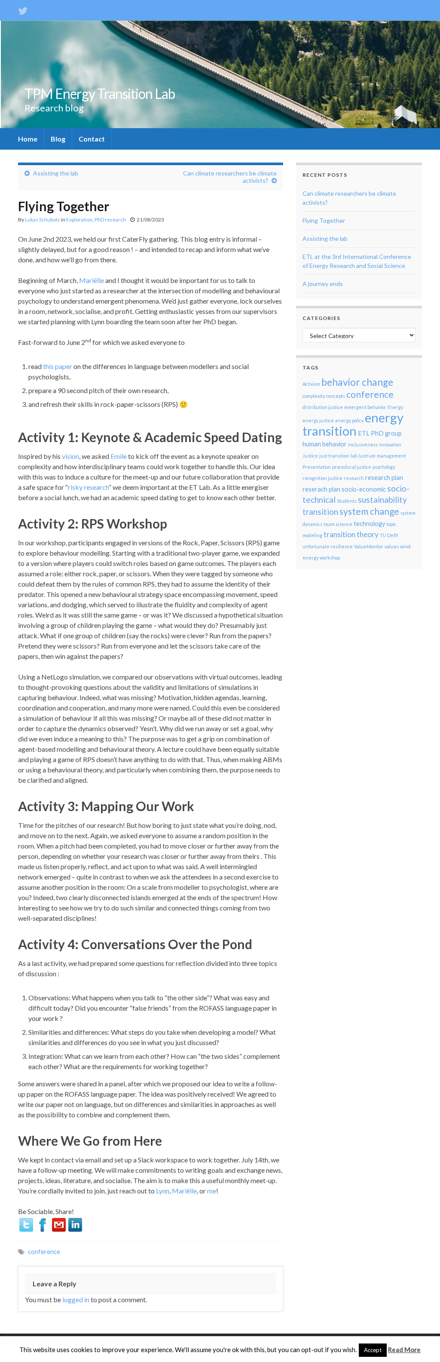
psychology (384, 467)
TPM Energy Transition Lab (99, 93)
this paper (57, 366)
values (392, 546)
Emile (118, 456)
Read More (404, 1349)
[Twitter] (26, 1224)
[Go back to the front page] (220, 74)
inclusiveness (363, 444)
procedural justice (351, 467)
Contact (92, 139)
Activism (311, 384)
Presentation (316, 467)
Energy (395, 407)
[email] (59, 1224)
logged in (75, 1299)
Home (27, 139)
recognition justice (322, 478)
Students (347, 501)
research (354, 478)
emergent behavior (365, 407)
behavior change (357, 382)
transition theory (351, 534)
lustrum (367, 455)
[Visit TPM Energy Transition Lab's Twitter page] (23, 9)
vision (70, 456)
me (211, 1191)
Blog (58, 139)
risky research (88, 487)
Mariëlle (91, 280)
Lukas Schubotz (42, 219)
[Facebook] (42, 1224)
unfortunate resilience (327, 546)
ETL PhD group (380, 433)
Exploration (79, 219)
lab (354, 455)
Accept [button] (373, 1350)
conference (44, 1251)
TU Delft (389, 535)
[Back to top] (420, 1342)
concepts (335, 396)
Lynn (162, 1191)
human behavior (324, 444)
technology (369, 523)
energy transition (352, 424)
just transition (334, 455)
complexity (313, 396)
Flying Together (323, 220)
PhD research (110, 219)
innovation (390, 444)
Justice (310, 455)
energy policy (349, 420)
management (391, 455)
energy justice (318, 420)
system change (369, 511)
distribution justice (322, 407)
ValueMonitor (368, 546)
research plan (384, 477)
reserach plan (321, 489)
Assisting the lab (55, 173)
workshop (330, 557)
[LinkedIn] (75, 1224)
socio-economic (364, 489)
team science (338, 524)
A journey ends (322, 283)
